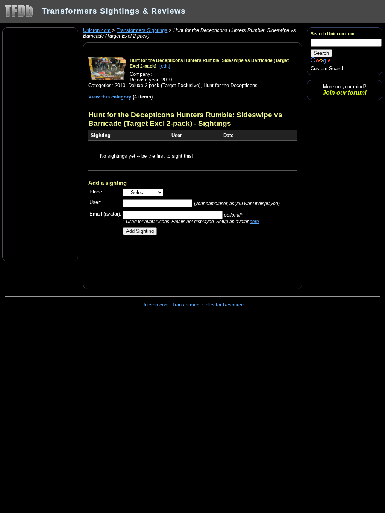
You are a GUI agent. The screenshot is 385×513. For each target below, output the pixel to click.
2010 (120, 85)
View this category (109, 97)
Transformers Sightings (142, 30)
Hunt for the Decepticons (230, 85)
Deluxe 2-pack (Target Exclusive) (164, 85)
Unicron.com (97, 30)
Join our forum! (345, 92)
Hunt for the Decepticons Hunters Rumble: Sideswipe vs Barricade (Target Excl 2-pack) (185, 118)
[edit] (164, 66)
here (254, 221)
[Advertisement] (40, 143)
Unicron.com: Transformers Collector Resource (192, 305)
